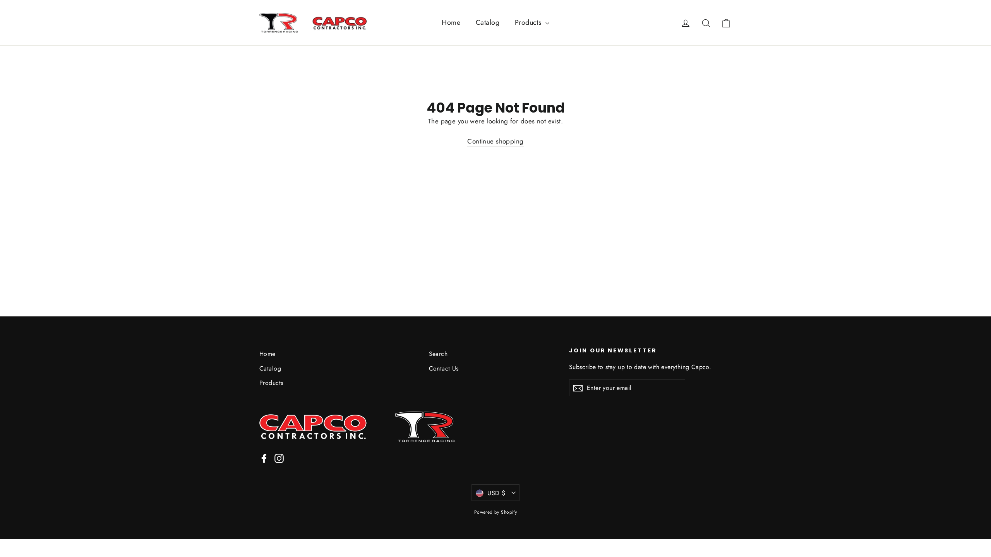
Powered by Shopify (495, 512)
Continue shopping (495, 141)
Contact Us (444, 368)
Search (438, 353)
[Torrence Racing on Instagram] (279, 458)
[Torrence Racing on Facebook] (264, 458)
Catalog (487, 22)
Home (451, 22)
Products (529, 22)
